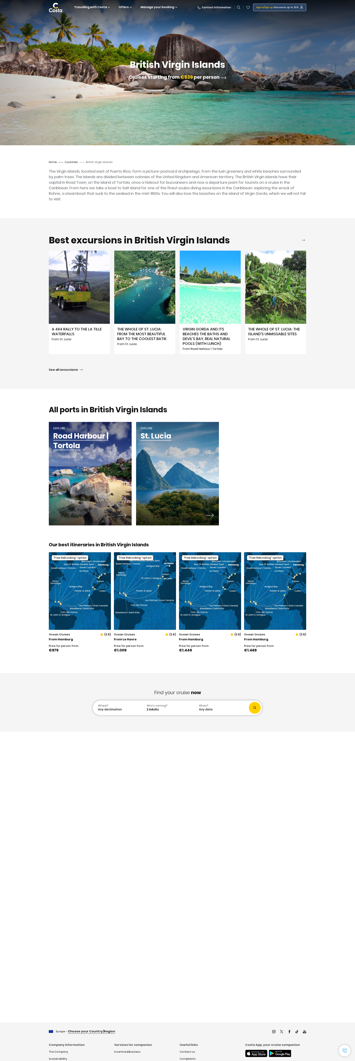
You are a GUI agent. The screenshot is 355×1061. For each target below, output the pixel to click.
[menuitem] (118, 708)
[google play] (280, 1054)
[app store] (256, 1054)
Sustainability (58, 1059)
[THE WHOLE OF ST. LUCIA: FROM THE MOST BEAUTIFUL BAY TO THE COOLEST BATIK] (144, 302)
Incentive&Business (127, 1052)
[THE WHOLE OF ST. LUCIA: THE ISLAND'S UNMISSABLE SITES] (275, 302)
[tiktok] (296, 1032)
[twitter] (281, 1032)
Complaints (188, 1059)
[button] (248, 7)
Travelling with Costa (90, 7)
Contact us (187, 1052)
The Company (58, 1052)
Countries (71, 162)
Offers (124, 7)
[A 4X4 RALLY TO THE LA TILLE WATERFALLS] (79, 302)
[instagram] (273, 1032)
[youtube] (304, 1032)
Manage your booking (157, 7)
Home (53, 162)
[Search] (238, 7)
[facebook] (289, 1032)
